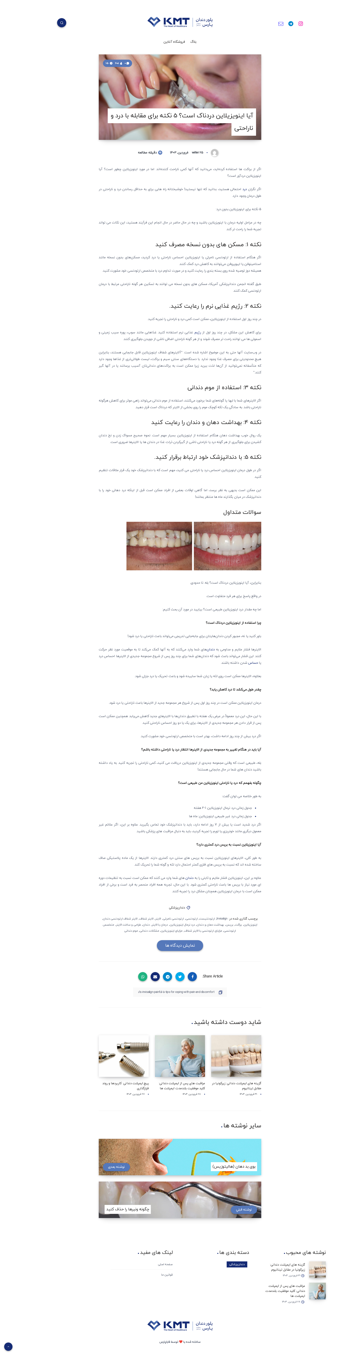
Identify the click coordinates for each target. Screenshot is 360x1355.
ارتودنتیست (207, 919)
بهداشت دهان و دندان (210, 925)
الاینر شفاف (146, 919)
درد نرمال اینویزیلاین (182, 925)
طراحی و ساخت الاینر (128, 925)
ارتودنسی (192, 919)
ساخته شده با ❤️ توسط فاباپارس (180, 1342)
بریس (229, 925)
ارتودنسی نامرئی (173, 919)
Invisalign (222, 919)
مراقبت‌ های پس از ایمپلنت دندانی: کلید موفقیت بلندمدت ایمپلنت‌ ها (285, 1291)
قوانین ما (167, 1275)
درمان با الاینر (160, 925)
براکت (238, 925)
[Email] (281, 23)
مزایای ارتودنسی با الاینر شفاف (203, 931)
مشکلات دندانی (149, 931)
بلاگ (193, 42)
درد (244, 189)
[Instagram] (301, 23)
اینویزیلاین (250, 925)
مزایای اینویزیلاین (171, 931)
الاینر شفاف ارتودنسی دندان (120, 919)
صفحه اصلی (165, 1264)
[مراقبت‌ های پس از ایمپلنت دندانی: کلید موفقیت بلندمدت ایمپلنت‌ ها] (317, 1291)
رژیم (197, 332)
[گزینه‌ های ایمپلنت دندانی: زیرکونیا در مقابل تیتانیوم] (317, 1269)
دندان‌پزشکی (177, 908)
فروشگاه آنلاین (174, 42)
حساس (253, 663)
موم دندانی (131, 931)
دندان (189, 878)
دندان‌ (211, 649)
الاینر (158, 919)
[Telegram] (291, 23)
